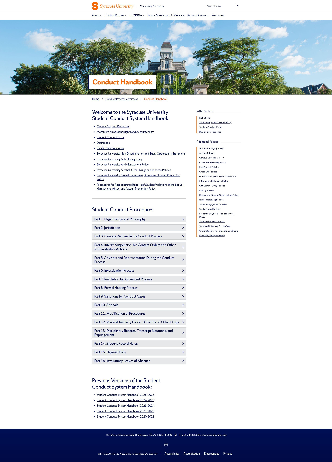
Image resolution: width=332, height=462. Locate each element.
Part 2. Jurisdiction (107, 227)
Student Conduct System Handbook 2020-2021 (125, 416)
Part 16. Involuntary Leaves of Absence (122, 360)
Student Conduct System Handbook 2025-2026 (125, 395)
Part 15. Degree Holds (110, 352)
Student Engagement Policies (213, 204)
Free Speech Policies (209, 166)
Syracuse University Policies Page (215, 226)
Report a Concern (197, 15)
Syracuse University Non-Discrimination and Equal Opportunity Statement (141, 154)
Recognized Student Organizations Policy (218, 194)
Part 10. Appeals (106, 305)
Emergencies (211, 454)
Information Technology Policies (214, 180)
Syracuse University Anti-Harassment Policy (123, 164)
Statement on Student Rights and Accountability (125, 132)
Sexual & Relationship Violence (165, 15)
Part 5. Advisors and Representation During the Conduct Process (134, 259)
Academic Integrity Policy (211, 148)
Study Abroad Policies (209, 208)
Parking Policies (206, 190)
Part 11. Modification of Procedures (119, 313)
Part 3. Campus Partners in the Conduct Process (128, 236)
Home (95, 99)
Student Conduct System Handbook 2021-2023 (125, 411)
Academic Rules (206, 152)
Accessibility (171, 454)
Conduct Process (115, 15)
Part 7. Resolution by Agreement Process (123, 279)
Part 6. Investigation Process (114, 270)
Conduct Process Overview (121, 99)
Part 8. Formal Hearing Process (115, 287)
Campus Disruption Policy (211, 157)
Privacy (227, 454)
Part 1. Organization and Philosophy (120, 219)
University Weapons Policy (212, 235)
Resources (218, 15)
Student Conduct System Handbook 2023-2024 (125, 406)
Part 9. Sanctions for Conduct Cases (119, 296)
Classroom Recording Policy (212, 162)
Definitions (103, 143)
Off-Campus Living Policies (212, 185)
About (95, 15)
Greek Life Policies (208, 171)
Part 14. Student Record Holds (116, 343)
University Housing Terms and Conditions (218, 230)
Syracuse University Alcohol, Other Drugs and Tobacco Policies (134, 170)
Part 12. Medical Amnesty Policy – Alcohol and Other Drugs (136, 322)
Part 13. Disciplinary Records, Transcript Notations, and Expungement (133, 332)
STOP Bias (136, 15)
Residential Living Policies (211, 199)
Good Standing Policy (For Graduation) (218, 176)
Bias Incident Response (110, 148)
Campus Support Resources (113, 126)
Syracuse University (109, 453)
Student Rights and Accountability (215, 122)
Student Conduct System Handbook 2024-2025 (125, 400)
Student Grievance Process (212, 221)
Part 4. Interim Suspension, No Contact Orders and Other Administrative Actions (135, 247)
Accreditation (192, 454)
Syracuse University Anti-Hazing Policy (120, 159)
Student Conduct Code (110, 137)
